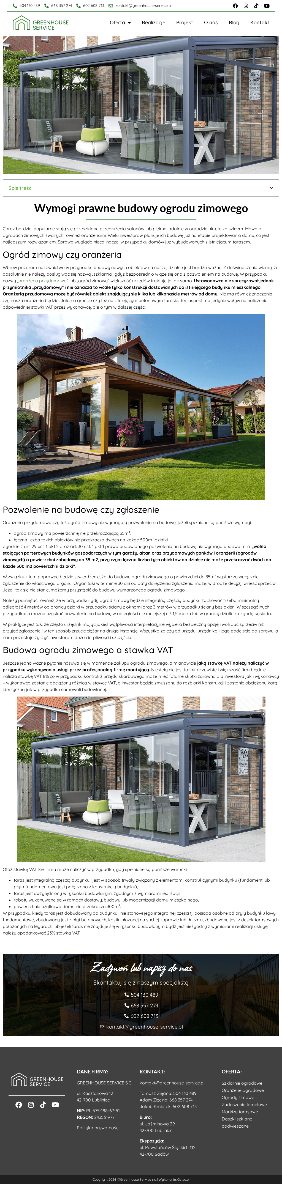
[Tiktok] (256, 5)
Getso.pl (183, 1179)
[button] (271, 188)
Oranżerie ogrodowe (243, 1090)
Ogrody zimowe (238, 1097)
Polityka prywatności (98, 1127)
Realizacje (153, 22)
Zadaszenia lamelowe (244, 1104)
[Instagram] (245, 5)
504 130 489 (185, 1093)
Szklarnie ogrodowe (242, 1083)
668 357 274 (180, 1100)
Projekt (184, 22)
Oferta (117, 22)
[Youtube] (266, 5)
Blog (234, 22)
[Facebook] (235, 5)
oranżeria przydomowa (42, 280)
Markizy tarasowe (240, 1111)
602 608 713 (185, 1106)
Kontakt (259, 22)
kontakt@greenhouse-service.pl (172, 1083)
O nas (211, 22)
